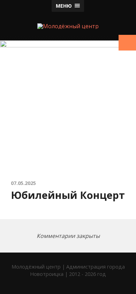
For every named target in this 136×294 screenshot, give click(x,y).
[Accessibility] (127, 43)
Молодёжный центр (36, 266)
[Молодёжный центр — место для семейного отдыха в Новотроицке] (68, 26)
